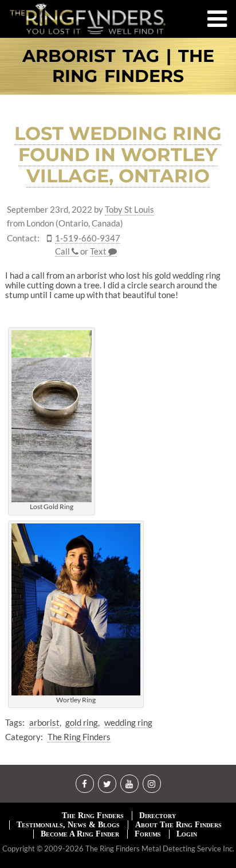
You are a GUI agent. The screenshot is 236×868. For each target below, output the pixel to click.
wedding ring (128, 722)
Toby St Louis (129, 209)
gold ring (81, 722)
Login (186, 834)
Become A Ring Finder (80, 834)
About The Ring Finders (178, 824)
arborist (44, 722)
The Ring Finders (79, 737)
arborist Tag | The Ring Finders (118, 66)
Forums (148, 834)
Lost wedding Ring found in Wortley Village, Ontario (118, 154)
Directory (157, 815)
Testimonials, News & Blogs (68, 824)
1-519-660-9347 (87, 238)
